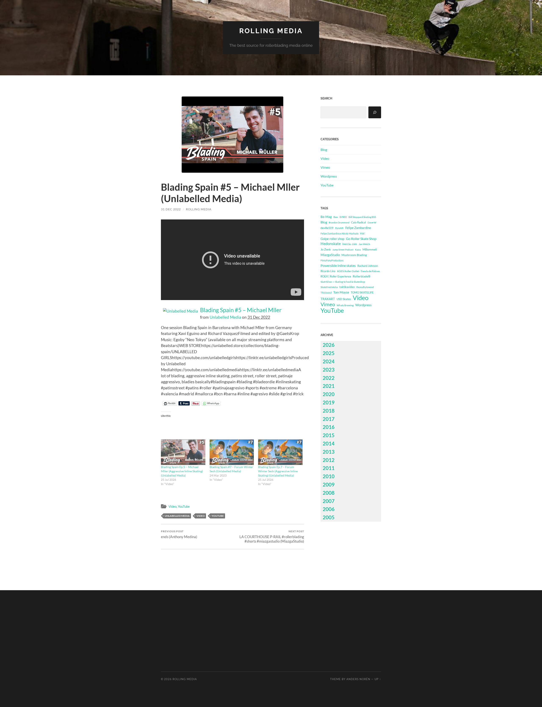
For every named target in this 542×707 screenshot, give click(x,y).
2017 (329, 419)
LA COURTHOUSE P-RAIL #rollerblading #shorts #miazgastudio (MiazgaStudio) (271, 536)
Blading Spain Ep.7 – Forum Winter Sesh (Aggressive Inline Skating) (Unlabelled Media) (278, 471)
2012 (329, 460)
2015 (329, 435)
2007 (329, 501)
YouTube (184, 506)
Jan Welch (364, 244)
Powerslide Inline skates (338, 265)
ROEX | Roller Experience (336, 276)
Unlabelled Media (225, 317)
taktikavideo (347, 287)
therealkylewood (365, 287)
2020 (329, 394)
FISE (362, 233)
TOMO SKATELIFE (362, 292)
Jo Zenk (326, 249)
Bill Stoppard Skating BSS (362, 217)
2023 (329, 370)
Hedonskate (331, 243)
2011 (329, 468)
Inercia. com (349, 244)
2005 (329, 517)
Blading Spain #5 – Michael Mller (241, 310)
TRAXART (328, 299)
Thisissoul (326, 292)
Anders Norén (358, 679)
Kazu (358, 249)
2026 (329, 345)
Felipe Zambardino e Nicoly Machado (339, 233)
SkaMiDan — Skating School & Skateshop (343, 281)
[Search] (374, 112)
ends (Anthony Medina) (179, 534)
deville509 (327, 228)
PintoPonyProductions (332, 260)
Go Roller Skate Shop (361, 239)
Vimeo (325, 167)
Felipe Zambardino (358, 228)
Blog (324, 149)
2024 (329, 361)
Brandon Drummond (339, 222)
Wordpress (329, 176)
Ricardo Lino (328, 271)
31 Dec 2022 (171, 209)
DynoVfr (339, 228)
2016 (329, 427)
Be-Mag (326, 217)
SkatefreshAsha (329, 287)
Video (173, 506)
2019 (329, 402)
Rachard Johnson (367, 265)
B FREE (343, 217)
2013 (329, 452)
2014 (329, 443)
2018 (329, 411)
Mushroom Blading (354, 255)
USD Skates (344, 299)
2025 (329, 353)
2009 (329, 484)
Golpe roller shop (332, 239)
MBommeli (369, 249)
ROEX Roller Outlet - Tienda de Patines (358, 271)
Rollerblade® (361, 276)
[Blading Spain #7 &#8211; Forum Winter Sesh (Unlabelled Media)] (232, 452)
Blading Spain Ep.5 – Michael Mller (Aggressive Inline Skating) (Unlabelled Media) (182, 471)
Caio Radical (358, 222)
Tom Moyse (341, 292)
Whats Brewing (345, 305)
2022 (329, 378)
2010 (329, 476)
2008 (329, 493)
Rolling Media (271, 31)
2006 (329, 509)
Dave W (372, 222)
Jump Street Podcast (342, 249)
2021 (329, 386)
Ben (335, 217)
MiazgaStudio (330, 255)
